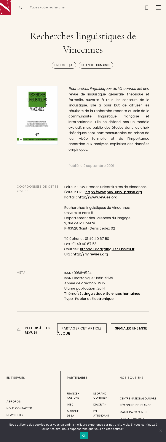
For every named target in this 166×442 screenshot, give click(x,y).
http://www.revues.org (97, 197)
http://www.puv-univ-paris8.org (113, 192)
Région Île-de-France (135, 405)
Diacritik (99, 404)
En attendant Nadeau (101, 415)
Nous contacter (19, 408)
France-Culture (73, 395)
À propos (13, 401)
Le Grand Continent (101, 395)
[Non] (160, 430)
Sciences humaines (95, 65)
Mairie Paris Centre (134, 412)
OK (84, 435)
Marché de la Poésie (72, 415)
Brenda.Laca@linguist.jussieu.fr (107, 249)
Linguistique (63, 65)
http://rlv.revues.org (90, 254)
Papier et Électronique (94, 298)
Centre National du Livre (138, 398)
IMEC (70, 404)
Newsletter (14, 415)
